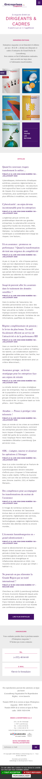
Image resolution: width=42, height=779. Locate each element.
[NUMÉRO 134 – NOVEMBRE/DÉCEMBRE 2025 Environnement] (11, 134)
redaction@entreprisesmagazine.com (21, 730)
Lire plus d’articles (21, 617)
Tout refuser (33, 772)
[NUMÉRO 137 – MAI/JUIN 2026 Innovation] (31, 81)
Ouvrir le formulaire (21, 669)
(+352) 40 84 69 (21, 655)
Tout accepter (12, 772)
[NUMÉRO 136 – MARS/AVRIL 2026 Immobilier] (11, 107)
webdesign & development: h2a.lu (21, 761)
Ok (36, 747)
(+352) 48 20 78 (23, 728)
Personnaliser (21, 776)
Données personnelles (19, 759)
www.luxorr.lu (24, 696)
